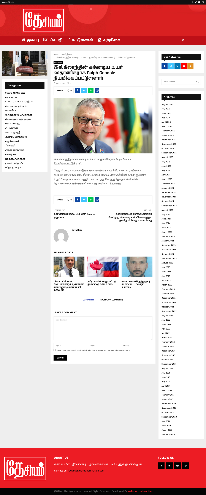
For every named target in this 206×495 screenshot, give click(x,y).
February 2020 (168, 434)
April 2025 (166, 174)
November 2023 (169, 249)
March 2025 (167, 179)
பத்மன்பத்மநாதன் (15, 159)
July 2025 (166, 161)
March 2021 (167, 390)
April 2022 (166, 333)
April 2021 (166, 386)
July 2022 (166, 320)
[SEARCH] (197, 82)
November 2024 (169, 196)
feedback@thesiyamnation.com (86, 471)
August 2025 (167, 157)
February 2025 (168, 183)
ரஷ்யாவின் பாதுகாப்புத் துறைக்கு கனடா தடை (101, 283)
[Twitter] (169, 465)
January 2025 (168, 188)
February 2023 (168, 289)
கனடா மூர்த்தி (12, 132)
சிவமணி (10, 145)
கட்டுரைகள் (82, 40)
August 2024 (167, 210)
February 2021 (168, 394)
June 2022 (166, 324)
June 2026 (166, 113)
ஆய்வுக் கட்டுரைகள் (16, 106)
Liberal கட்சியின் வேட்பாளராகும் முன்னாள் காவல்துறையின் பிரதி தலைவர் (69, 286)
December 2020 (169, 403)
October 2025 (168, 148)
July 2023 (166, 267)
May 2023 (166, 276)
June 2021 (166, 377)
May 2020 (166, 421)
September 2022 (169, 311)
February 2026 (168, 130)
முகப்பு (32, 40)
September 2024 (169, 205)
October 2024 (168, 201)
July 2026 (166, 108)
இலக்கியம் (11, 110)
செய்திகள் (58, 62)
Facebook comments (111, 299)
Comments (88, 299)
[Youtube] (177, 465)
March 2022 (167, 337)
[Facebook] (161, 465)
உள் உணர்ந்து (13, 123)
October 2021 (167, 359)
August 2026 (167, 104)
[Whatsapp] (185, 465)
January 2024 (168, 240)
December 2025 (169, 139)
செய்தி (55, 40)
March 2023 (167, 284)
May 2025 (166, 170)
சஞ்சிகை (111, 40)
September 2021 (169, 364)
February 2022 (168, 342)
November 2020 (169, 408)
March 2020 (167, 430)
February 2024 (168, 236)
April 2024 (166, 227)
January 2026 (168, 135)
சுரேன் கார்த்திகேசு (15, 150)
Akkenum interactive (140, 491)
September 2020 (169, 416)
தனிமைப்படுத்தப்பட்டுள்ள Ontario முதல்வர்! (74, 215)
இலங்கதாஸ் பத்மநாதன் (18, 115)
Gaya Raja (77, 230)
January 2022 (168, 346)
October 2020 (168, 412)
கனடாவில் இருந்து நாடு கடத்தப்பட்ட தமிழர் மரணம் (136, 284)
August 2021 (167, 368)
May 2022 (166, 328)
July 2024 (166, 214)
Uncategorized (11, 97)
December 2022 (169, 298)
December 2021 (168, 350)
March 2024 (167, 232)
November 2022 (169, 302)
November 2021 (169, 355)
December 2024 (169, 192)
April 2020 (166, 425)
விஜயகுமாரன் (13, 167)
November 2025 (169, 144)
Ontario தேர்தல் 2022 (15, 93)
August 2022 (167, 315)
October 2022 (168, 306)
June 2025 (166, 166)
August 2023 (167, 262)
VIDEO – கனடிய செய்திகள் (19, 101)
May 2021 (166, 381)
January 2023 (168, 293)
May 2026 (166, 117)
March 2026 (167, 126)
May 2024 (166, 223)
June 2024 (166, 218)
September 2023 (169, 258)
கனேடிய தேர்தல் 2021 (16, 137)
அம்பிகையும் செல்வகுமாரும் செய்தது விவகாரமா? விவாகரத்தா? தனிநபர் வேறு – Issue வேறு (130, 217)
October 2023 (168, 254)
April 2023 (166, 280)
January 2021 (167, 399)
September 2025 (169, 152)
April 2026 (166, 122)
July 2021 (166, 372)
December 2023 (169, 245)
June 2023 (166, 271)
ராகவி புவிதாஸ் (14, 163)
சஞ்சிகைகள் (12, 141)
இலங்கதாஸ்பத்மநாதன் (18, 119)
